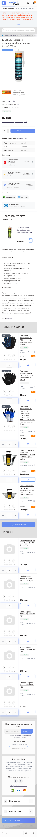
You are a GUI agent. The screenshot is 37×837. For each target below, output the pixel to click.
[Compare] (13, 355)
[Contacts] (28, 3)
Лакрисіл (11, 101)
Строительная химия (12, 35)
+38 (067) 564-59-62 (19, 745)
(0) (10, 107)
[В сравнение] (32, 833)
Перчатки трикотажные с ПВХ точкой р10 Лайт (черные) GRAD (26, 375)
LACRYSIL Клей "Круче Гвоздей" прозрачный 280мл (24, 229)
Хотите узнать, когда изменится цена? (14, 122)
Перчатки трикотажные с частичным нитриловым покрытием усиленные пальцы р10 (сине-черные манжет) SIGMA (27, 415)
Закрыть (18, 24)
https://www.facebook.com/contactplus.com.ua (16, 781)
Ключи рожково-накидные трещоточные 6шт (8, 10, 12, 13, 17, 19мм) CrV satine (27, 490)
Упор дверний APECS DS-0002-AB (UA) (27, 649)
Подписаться (27, 731)
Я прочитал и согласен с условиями (20, 736)
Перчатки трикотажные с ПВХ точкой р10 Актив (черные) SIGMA (26, 340)
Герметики (25, 35)
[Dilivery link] (32, 162)
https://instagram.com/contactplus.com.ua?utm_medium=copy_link (20, 781)
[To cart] (30, 240)
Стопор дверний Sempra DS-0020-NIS (27, 685)
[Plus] (8, 130)
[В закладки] (26, 833)
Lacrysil (9, 319)
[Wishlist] (9, 355)
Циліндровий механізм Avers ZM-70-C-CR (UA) (27, 578)
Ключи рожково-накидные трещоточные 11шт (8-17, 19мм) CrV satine (27, 454)
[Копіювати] (18, 104)
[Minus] (8, 132)
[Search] (4, 30)
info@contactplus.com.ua (18, 786)
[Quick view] (4, 355)
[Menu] (4, 3)
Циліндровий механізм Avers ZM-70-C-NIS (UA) (27, 543)
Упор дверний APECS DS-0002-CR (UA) (27, 614)
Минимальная (13, 204)
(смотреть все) (22, 138)
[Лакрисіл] (6, 93)
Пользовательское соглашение (22, 735)
